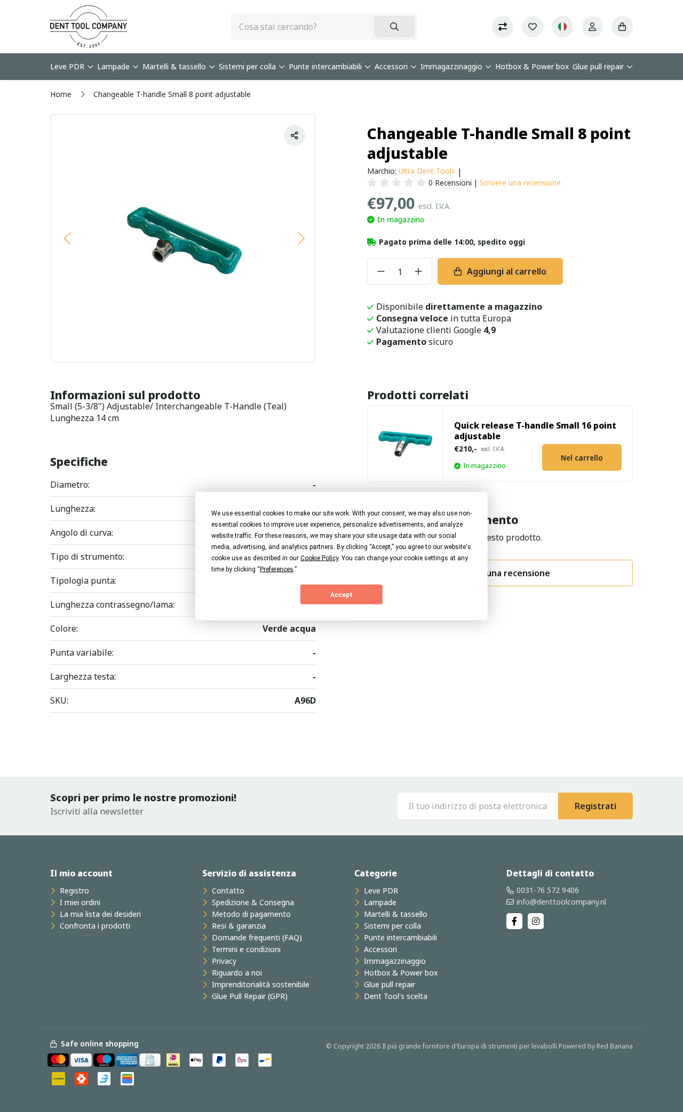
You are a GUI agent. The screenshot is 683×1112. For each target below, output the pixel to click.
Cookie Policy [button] (319, 558)
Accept (341, 594)
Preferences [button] (276, 569)
